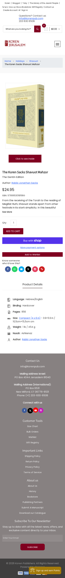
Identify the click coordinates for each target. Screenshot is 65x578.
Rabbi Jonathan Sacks (24, 183)
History (32, 491)
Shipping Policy (32, 456)
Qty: (4, 222)
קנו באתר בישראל (9, 7)
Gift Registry (37, 7)
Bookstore (32, 496)
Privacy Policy (32, 466)
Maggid (16, 3)
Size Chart (32, 426)
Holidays (20, 61)
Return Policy (32, 461)
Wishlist (32, 437)
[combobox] (22, 29)
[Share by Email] (21, 269)
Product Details (32, 284)
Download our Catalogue (32, 512)
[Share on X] (28, 269)
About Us (32, 485)
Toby (25, 3)
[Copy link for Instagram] (35, 269)
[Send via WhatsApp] (15, 269)
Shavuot (33, 61)
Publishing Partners (32, 502)
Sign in (24, 10)
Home (8, 61)
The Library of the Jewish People (44, 3)
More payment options (32, 247)
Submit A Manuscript (33, 507)
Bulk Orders (32, 431)
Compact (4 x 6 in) (30, 318)
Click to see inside (25, 158)
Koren (7, 3)
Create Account (10, 10)
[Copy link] (42, 269)
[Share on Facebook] (8, 269)
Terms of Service (33, 472)
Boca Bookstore (23, 7)
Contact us (49, 7)
